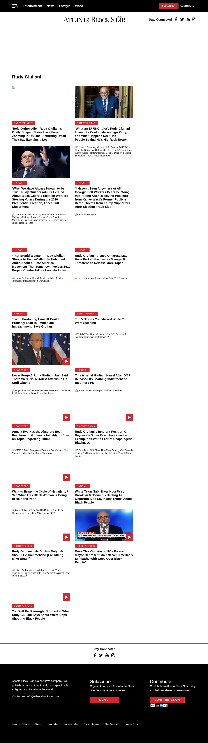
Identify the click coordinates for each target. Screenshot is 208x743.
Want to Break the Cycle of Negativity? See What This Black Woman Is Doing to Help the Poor (40, 495)
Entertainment (32, 6)
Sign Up (104, 699)
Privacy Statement (92, 724)
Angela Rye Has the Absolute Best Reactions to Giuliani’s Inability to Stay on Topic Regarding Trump (40, 435)
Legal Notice (53, 724)
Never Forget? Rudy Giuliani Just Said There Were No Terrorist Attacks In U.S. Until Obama (40, 379)
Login (14, 724)
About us (26, 724)
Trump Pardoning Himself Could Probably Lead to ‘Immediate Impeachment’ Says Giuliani (35, 322)
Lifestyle (64, 6)
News (50, 6)
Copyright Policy (71, 724)
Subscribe (168, 6)
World (79, 6)
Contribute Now (167, 699)
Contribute (187, 6)
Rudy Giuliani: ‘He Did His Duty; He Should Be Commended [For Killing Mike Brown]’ (37, 555)
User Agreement (112, 724)
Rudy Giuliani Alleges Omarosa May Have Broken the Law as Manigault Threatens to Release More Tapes (101, 259)
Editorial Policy (131, 724)
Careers (38, 724)
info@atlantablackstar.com (43, 696)
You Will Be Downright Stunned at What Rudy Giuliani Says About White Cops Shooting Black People (41, 615)
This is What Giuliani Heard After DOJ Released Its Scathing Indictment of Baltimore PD (102, 379)
